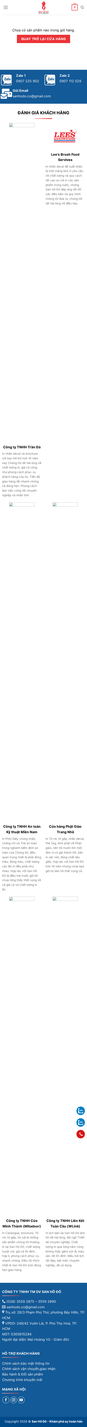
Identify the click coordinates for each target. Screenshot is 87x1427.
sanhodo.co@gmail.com (32, 96)
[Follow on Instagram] (13, 1399)
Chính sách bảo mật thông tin (25, 1363)
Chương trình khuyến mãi (22, 1380)
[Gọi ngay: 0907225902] (80, 1134)
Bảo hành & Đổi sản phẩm (22, 1374)
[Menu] (5, 7)
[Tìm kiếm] (82, 7)
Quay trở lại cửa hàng (43, 39)
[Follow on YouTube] (21, 1399)
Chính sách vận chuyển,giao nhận (28, 1369)
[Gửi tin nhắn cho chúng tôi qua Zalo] (80, 1110)
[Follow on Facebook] (5, 1399)
